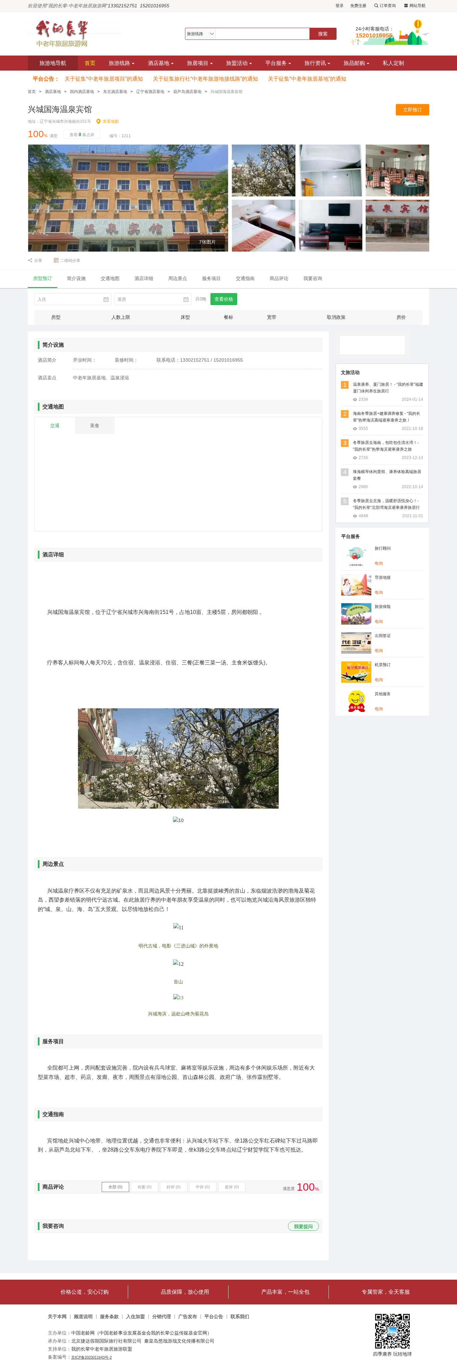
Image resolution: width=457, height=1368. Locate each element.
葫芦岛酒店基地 (187, 91)
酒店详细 (143, 278)
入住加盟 (135, 1316)
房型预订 (42, 278)
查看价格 (223, 299)
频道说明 (83, 1316)
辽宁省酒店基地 (150, 91)
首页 (90, 63)
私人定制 (393, 63)
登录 (340, 5)
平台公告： (46, 79)
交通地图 (110, 278)
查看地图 (111, 121)
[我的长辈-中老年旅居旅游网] (77, 33)
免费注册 (358, 5)
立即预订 (412, 109)
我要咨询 (312, 278)
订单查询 (388, 5)
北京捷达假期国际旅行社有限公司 (106, 1341)
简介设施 (76, 278)
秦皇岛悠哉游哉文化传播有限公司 (179, 1341)
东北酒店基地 (115, 91)
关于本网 (57, 1316)
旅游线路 (119, 63)
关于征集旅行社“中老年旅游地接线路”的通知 (205, 79)
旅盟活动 (237, 63)
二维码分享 (70, 260)
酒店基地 (158, 63)
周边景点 (177, 278)
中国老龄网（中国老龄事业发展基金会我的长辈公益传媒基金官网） (141, 1333)
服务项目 (211, 278)
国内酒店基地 (82, 91)
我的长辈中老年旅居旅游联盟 (101, 1349)
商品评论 (279, 278)
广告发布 (187, 1316)
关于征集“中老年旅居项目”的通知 (104, 79)
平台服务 (276, 63)
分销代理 (161, 1316)
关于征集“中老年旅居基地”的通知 (307, 79)
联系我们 (240, 1316)
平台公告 (213, 1316)
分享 (38, 260)
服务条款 (109, 1316)
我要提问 (303, 1226)
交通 (55, 425)
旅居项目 (197, 63)
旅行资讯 (315, 63)
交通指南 (245, 278)
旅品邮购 (354, 63)
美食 (94, 425)
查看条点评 (82, 134)
